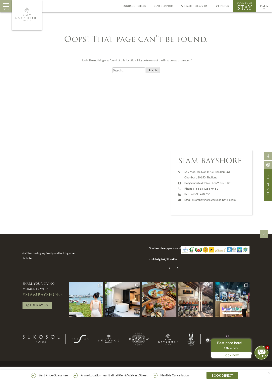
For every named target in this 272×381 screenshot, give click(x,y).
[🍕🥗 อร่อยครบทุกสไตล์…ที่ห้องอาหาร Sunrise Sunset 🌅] (159, 299)
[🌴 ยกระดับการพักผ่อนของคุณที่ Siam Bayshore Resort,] (122, 299)
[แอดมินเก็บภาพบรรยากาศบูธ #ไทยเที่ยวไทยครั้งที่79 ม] (232, 299)
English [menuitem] (264, 6)
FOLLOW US (38, 305)
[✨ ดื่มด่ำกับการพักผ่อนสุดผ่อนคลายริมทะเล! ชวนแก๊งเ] (86, 299)
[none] (264, 6)
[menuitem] (264, 6)
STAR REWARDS (163, 5)
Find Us (223, 5)
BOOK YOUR (244, 6)
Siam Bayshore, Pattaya (27, 15)
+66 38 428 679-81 (195, 5)
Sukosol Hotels (134, 5)
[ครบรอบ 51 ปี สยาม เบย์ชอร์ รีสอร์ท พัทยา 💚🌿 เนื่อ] (195, 299)
